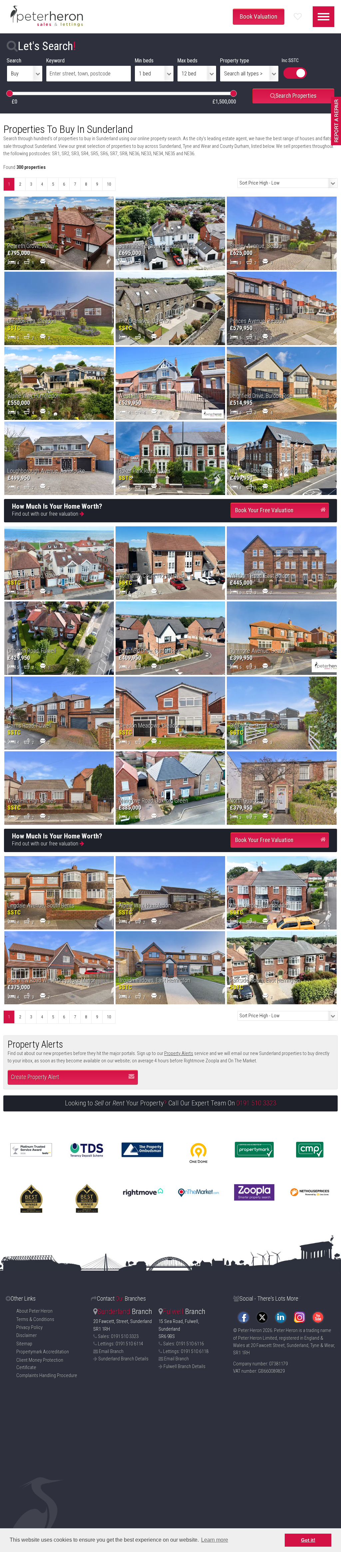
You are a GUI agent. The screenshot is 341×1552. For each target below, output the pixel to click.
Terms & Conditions (35, 1319)
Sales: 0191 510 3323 (118, 1336)
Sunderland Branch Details (123, 1359)
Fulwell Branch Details (184, 1366)
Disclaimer (26, 1335)
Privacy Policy (29, 1327)
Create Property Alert (35, 1077)
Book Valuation (258, 16)
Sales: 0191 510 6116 (183, 1344)
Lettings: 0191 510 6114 (120, 1344)
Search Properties (295, 95)
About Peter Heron (34, 1311)
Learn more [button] (214, 1540)
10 (109, 184)
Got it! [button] (308, 1540)
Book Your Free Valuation (264, 510)
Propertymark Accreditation (42, 1352)
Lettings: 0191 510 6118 (185, 1351)
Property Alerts (178, 1053)
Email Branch (111, 1351)
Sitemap (24, 1344)
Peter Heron (250, 1330)
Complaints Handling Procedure (46, 1375)
